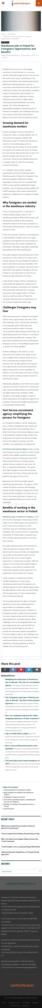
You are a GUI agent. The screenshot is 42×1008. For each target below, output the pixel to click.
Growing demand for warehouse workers (17, 790)
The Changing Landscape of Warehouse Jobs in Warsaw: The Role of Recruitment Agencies (22, 700)
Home (4, 1003)
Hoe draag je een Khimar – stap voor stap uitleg (18, 964)
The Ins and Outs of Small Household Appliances (19, 967)
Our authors (26, 1003)
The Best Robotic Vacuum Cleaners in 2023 (17, 913)
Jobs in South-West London (16, 734)
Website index (15, 1006)
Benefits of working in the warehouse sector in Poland (19, 805)
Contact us (25, 1006)
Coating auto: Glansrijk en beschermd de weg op (18, 897)
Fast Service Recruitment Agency (15, 449)
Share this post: (9, 809)
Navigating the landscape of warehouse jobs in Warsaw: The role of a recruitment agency (22, 682)
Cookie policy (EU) (14, 1003)
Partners (35, 1003)
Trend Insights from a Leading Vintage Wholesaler (20, 847)
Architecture (5, 42)
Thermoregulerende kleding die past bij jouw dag (20, 834)
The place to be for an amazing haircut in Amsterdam (21, 925)
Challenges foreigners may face (14, 797)
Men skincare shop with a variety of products (17, 961)
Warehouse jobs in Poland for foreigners (18, 517)
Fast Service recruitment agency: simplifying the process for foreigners (20, 801)
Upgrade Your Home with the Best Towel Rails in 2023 (20, 928)
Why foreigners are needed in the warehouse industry (18, 794)
